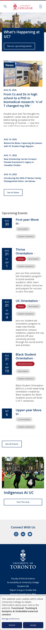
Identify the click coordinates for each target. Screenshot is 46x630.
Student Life (23, 586)
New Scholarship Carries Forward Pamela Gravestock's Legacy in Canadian (20, 162)
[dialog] (23, 613)
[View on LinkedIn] (23, 534)
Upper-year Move (28, 412)
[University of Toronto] (23, 559)
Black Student (26, 356)
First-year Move (27, 221)
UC (27, 301)
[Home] (23, 6)
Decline (12, 625)
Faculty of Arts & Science (23, 578)
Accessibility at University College (23, 582)
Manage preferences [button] (11, 618)
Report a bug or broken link (23, 590)
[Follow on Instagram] (16, 534)
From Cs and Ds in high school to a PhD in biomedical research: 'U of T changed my (23, 100)
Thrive (25, 251)
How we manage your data (23, 593)
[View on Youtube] (30, 534)
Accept (33, 625)
